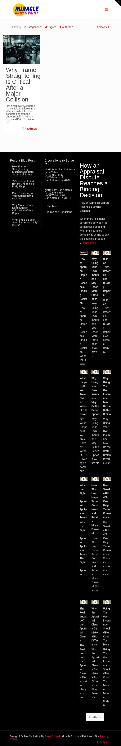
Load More (95, 717)
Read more (31, 128)
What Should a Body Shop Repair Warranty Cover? (24, 222)
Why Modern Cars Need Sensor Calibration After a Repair (22, 209)
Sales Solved (52, 736)
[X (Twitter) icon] (101, 742)
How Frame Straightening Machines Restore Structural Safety (23, 170)
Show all (104, 27)
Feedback (52, 206)
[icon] (107, 742)
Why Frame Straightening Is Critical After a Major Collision (23, 85)
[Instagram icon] (104, 742)
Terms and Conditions (59, 211)
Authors (66, 27)
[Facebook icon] (98, 742)
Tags (51, 27)
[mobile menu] (106, 9)
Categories (33, 27)
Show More (89, 242)
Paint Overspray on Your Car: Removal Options (23, 196)
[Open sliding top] (117, 3)
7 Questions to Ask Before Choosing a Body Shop (23, 184)
